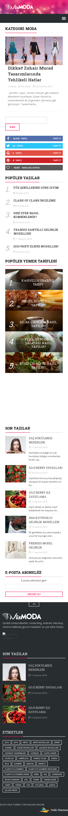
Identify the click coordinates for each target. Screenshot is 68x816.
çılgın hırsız (11, 790)
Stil (26, 779)
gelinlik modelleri (48, 747)
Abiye (25, 742)
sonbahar (57, 774)
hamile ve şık (39, 758)
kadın (54, 758)
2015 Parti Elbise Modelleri (35, 246)
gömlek (35, 753)
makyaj (30, 763)
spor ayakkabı (12, 779)
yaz (28, 785)
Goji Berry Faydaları (45, 468)
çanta (52, 785)
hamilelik (23, 758)
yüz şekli (39, 785)
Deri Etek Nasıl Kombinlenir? (26, 215)
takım (36, 779)
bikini (57, 742)
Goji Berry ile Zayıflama (39, 494)
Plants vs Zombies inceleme (42, 769)
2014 (16, 742)
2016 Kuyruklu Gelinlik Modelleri (44, 520)
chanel (8, 747)
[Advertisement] (34, 399)
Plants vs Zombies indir (17, 774)
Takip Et (57, 138)
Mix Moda (25, 86)
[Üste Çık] (34, 604)
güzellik (9, 758)
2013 (7, 742)
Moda (13, 86)
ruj (45, 774)
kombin (18, 763)
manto (42, 763)
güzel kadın (50, 753)
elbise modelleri (25, 747)
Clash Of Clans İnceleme (34, 200)
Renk (36, 774)
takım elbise (50, 779)
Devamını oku (34, 51)
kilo (7, 763)
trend (18, 785)
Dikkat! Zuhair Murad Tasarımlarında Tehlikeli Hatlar (30, 74)
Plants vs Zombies (14, 769)
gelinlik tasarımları (15, 753)
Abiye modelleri (41, 742)
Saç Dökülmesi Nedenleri (40, 440)
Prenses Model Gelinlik (41, 545)
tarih (7, 785)
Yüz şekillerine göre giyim (36, 187)
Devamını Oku (34, 279)
